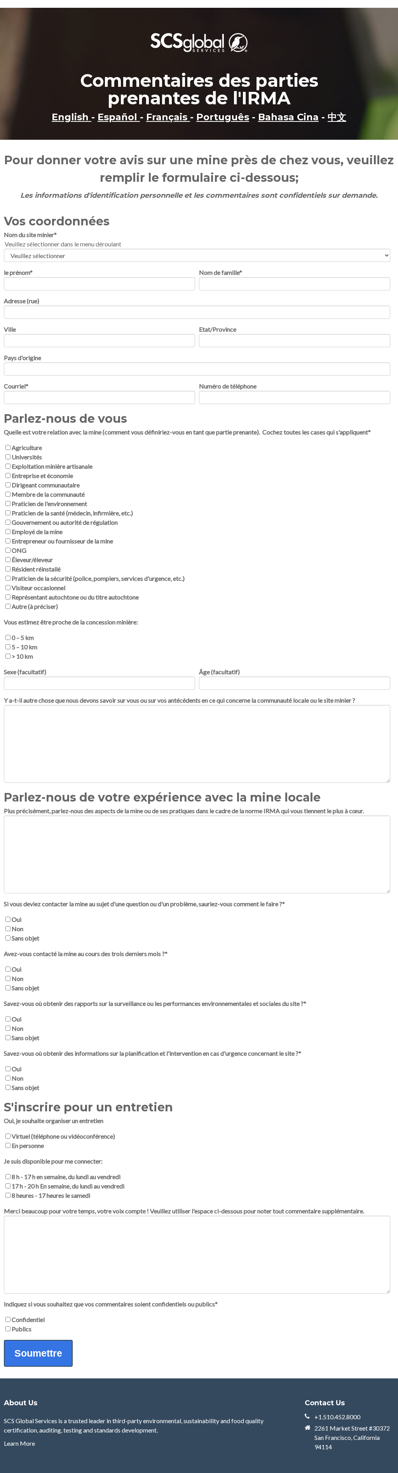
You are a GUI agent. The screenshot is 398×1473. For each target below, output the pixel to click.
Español (119, 117)
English (71, 117)
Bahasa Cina (288, 117)
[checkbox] (197, 527)
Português (222, 117)
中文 (337, 117)
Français (168, 117)
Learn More (19, 1443)
